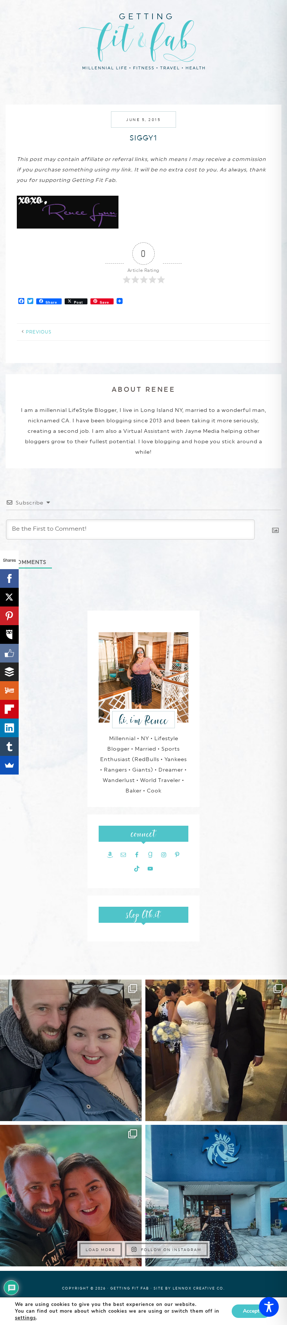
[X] (9, 597)
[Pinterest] (9, 615)
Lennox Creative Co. (199, 1288)
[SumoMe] (9, 765)
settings (25, 1318)
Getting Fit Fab (143, 40)
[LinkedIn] (9, 728)
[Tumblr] (9, 746)
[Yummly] (9, 690)
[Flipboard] (9, 709)
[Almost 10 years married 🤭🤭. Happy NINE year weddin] (216, 1050)
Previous (39, 332)
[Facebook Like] (9, 653)
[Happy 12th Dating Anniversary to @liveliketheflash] (71, 1195)
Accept (251, 1311)
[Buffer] (9, 671)
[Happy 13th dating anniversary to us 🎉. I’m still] (71, 1050)
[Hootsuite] (9, 634)
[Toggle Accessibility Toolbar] (269, 1307)
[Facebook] (9, 578)
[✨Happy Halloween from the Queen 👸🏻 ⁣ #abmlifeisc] (216, 1195)
